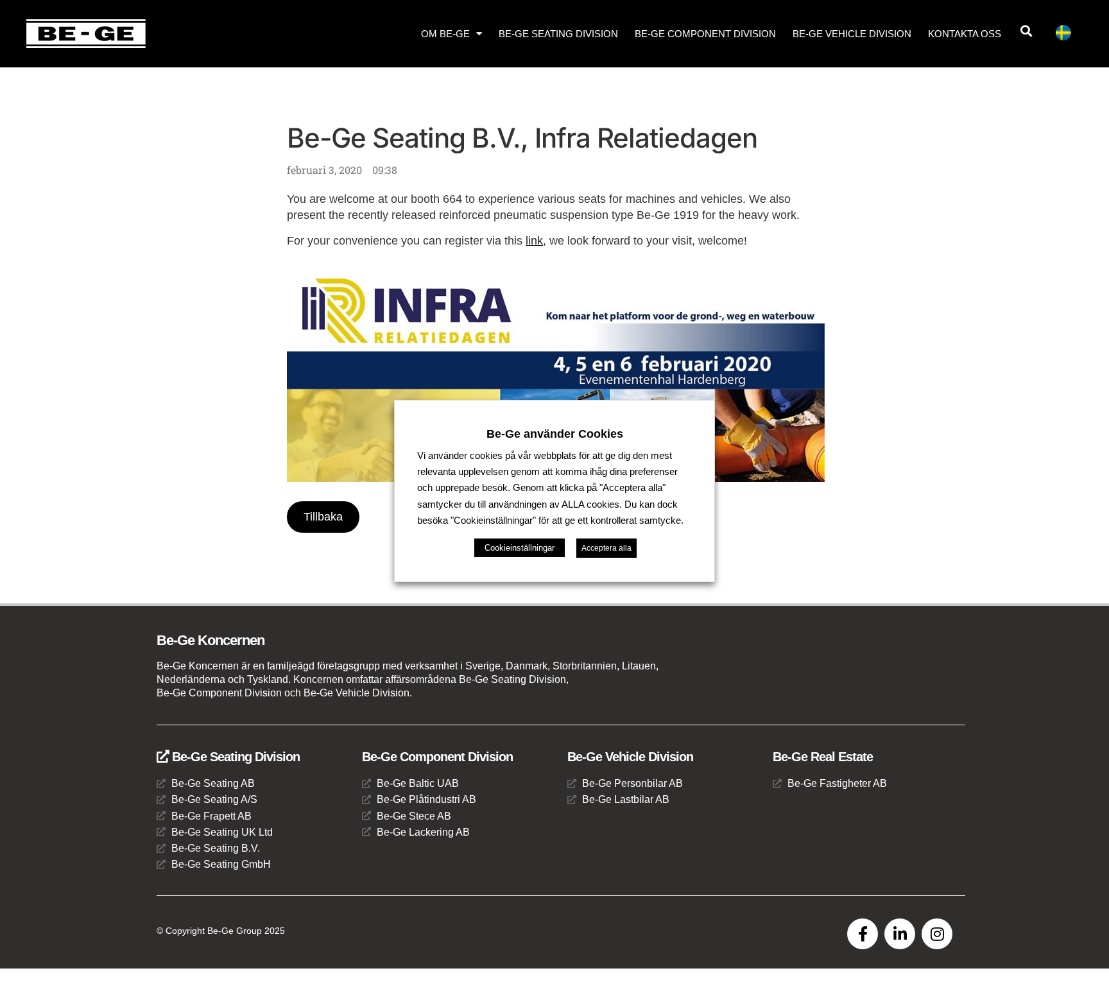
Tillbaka (323, 516)
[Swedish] (1068, 35)
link (534, 240)
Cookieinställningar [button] (519, 548)
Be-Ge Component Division (705, 33)
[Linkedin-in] (899, 933)
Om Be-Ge (445, 33)
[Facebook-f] (862, 933)
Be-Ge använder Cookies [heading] (554, 433)
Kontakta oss (964, 33)
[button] (1025, 31)
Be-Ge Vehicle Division (852, 33)
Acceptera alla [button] (606, 548)
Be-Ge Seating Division (558, 33)
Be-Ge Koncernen (210, 640)
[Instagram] (937, 933)
